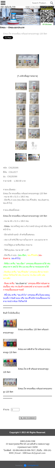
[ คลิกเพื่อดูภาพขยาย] (27, 76)
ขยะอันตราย (21, 283)
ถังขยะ (3, 27)
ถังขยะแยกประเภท (16, 27)
